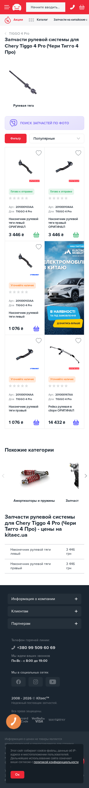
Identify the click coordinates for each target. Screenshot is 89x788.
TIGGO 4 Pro (19, 33)
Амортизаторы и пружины (34, 500)
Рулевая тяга (23, 105)
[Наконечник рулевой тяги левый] (24, 288)
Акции (18, 20)
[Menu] (7, 7)
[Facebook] (18, 682)
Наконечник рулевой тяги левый (30, 552)
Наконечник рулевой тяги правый (30, 566)
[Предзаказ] (36, 328)
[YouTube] (53, 682)
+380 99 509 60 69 (36, 647)
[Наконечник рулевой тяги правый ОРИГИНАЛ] (64, 194)
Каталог (42, 20)
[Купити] (36, 234)
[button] (86, 476)
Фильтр (15, 138)
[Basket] (82, 7)
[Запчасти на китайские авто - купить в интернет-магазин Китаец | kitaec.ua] (16, 7)
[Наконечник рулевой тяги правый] (24, 382)
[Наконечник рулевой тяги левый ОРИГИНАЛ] (24, 194)
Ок (17, 775)
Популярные (44, 138)
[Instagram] (35, 682)
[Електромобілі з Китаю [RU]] (64, 288)
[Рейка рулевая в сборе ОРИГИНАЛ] (64, 382)
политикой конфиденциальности (56, 762)
